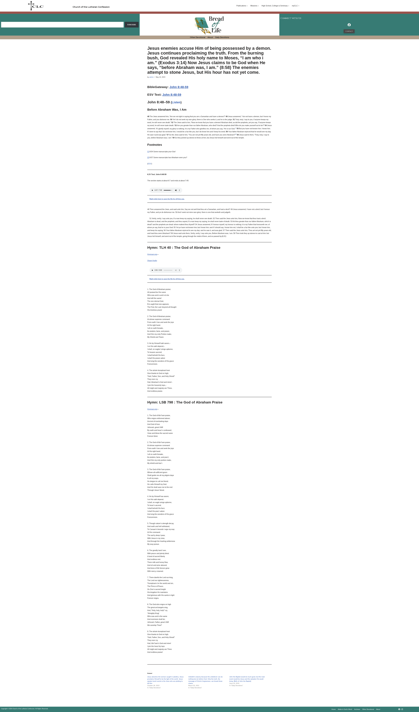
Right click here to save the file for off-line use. (167, 199)
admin (151, 77)
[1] (148, 152)
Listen (176, 102)
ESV (149, 164)
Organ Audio (152, 261)
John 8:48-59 (178, 87)
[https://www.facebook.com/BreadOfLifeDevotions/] (349, 25)
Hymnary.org (152, 254)
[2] (148, 157)
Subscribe (131, 24)
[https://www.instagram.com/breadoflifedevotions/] (402, 709)
